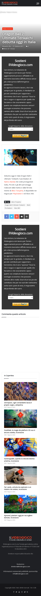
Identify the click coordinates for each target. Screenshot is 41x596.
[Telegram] (24, 592)
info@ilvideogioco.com (20, 574)
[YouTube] (19, 592)
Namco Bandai (9, 182)
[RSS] (27, 592)
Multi (28, 205)
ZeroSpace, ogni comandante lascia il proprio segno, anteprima (18, 404)
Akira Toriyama (17, 190)
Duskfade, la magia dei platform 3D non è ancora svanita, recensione (19, 431)
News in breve (12, 12)
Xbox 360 (17, 208)
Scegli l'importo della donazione (21, 126)
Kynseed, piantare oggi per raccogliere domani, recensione (18, 516)
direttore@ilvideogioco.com (20, 566)
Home (3, 12)
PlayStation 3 (18, 193)
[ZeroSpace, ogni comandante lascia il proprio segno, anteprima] (20, 391)
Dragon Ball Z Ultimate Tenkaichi (15, 205)
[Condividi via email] (21, 216)
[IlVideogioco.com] (10, 3)
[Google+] (16, 216)
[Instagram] (21, 592)
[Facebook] (13, 592)
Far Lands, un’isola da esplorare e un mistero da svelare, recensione (17, 488)
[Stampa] (26, 216)
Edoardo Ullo (6, 46)
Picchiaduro (8, 208)
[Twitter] (16, 592)
